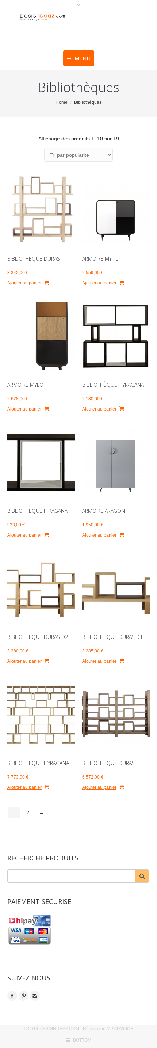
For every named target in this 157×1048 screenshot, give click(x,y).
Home (61, 102)
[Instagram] (35, 996)
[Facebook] (12, 996)
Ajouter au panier (24, 282)
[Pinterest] (23, 996)
